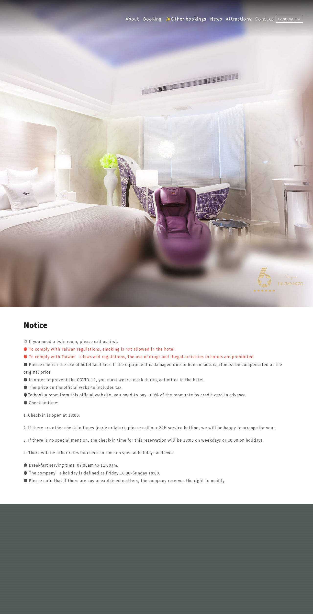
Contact (264, 19)
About (132, 19)
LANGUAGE (287, 18)
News (216, 19)
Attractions (238, 19)
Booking (152, 19)
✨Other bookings (186, 19)
